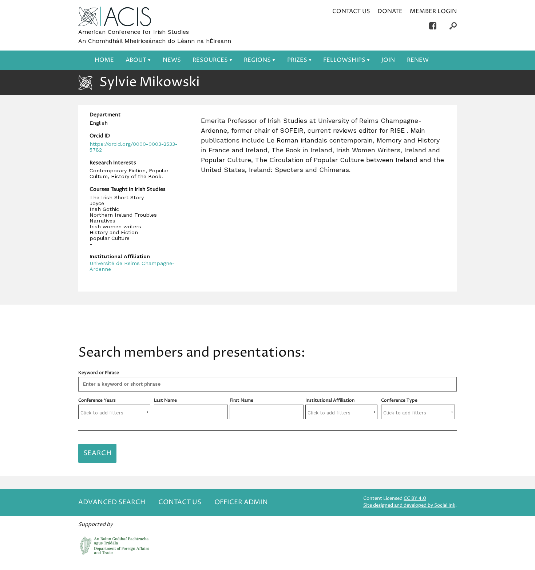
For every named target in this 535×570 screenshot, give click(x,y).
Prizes (297, 60)
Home (104, 60)
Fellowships (344, 60)
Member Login (433, 11)
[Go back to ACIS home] (114, 17)
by (409, 505)
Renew (418, 60)
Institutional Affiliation (329, 400)
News (172, 60)
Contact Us (351, 11)
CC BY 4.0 (415, 498)
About (136, 60)
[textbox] (114, 413)
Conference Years (97, 400)
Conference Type (399, 400)
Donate (390, 11)
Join (388, 60)
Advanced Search (111, 502)
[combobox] (114, 412)
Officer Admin (241, 502)
